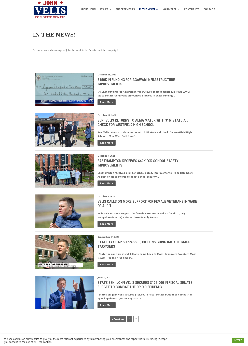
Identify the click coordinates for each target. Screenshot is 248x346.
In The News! (147, 9)
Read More (106, 102)
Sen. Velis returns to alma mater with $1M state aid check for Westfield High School (143, 122)
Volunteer (169, 9)
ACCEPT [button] (238, 340)
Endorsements (125, 9)
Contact (209, 9)
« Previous (118, 319)
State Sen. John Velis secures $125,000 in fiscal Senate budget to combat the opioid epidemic (145, 285)
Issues (104, 9)
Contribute (191, 9)
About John (88, 9)
